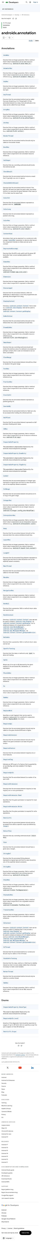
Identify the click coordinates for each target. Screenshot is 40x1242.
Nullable (6, 637)
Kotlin (31, 41)
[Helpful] (13, 18)
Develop (17, 15)
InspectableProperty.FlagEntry (14, 464)
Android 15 (4, 1150)
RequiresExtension (10, 735)
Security (3, 1083)
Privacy (3, 1114)
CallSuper (7, 160)
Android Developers (6, 15)
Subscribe (25, 1233)
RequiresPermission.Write (12, 806)
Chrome (3, 1213)
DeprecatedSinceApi (10, 248)
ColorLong (7, 209)
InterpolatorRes (9, 515)
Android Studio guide (7, 1170)
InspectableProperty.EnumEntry (14, 453)
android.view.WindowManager (13, 627)
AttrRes (6, 123)
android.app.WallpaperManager (14, 631)
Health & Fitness (6, 1108)
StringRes (7, 867)
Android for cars (6, 1134)
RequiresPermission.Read (12, 795)
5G (2, 1117)
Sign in (35, 2)
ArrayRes (6, 109)
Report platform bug (7, 1189)
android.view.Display (14, 308)
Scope (5, 826)
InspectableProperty (10, 442)
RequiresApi (7, 724)
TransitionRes (8, 910)
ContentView (7, 233)
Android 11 (4, 1162)
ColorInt (6, 198)
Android (3, 1077)
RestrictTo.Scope (9, 1031)
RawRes (5, 697)
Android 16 (4, 1147)
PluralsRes (7, 673)
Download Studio (6, 1179)
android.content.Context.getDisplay (16, 311)
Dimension (7, 277)
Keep (5, 528)
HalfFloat (6, 417)
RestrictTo (7, 818)
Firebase (4, 1216)
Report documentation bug (9, 1192)
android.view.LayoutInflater (13, 629)
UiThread (6, 947)
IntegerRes (7, 500)
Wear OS (4, 1128)
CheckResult (7, 171)
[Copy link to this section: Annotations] (16, 49)
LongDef (6, 553)
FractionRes (7, 382)
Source (3, 1086)
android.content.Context (19, 306)
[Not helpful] (16, 18)
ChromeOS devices (7, 1131)
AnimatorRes (7, 68)
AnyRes (5, 81)
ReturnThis (7, 831)
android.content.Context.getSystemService (19, 632)
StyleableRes (8, 895)
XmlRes (5, 983)
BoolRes (6, 147)
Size (5, 842)
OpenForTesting (9, 648)
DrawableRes (7, 327)
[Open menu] (3, 2)
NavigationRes (8, 590)
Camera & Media (6, 1111)
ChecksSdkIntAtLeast (10, 183)
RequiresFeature (9, 748)
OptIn (5, 660)
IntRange (6, 489)
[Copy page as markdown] (9, 37)
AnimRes (6, 55)
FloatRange (7, 357)
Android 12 (4, 1159)
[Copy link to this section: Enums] (10, 1000)
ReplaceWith (7, 710)
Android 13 (4, 1156)
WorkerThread (8, 971)
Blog (2, 1092)
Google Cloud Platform (8, 1219)
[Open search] (26, 2)
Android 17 (4, 1144)
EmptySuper (7, 342)
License (10, 1228)
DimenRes (6, 262)
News (3, 1089)
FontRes (6, 369)
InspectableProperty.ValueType (14, 1007)
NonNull (6, 604)
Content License (20, 1055)
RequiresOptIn (8, 772)
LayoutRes (11, 240)
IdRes (5, 429)
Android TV (4, 1137)
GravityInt (7, 395)
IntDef (5, 476)
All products (5, 1222)
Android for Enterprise (8, 1080)
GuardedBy (7, 406)
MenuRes (6, 577)
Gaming (3, 1103)
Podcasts (4, 1095)
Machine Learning (6, 1105)
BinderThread (8, 136)
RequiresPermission (10, 784)
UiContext (7, 923)
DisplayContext (8, 301)
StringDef (7, 853)
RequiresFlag (8, 759)
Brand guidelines (19, 1228)
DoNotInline (7, 316)
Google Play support (7, 1195)
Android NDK (5, 1182)
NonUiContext (8, 615)
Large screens (5, 1125)
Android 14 (4, 1153)
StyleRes (6, 880)
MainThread (7, 566)
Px (4, 686)
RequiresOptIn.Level (10, 1018)
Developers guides (6, 1173)
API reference (7, 9)
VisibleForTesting (10, 958)
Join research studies (7, 1198)
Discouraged (7, 288)
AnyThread (7, 94)
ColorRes (6, 220)
